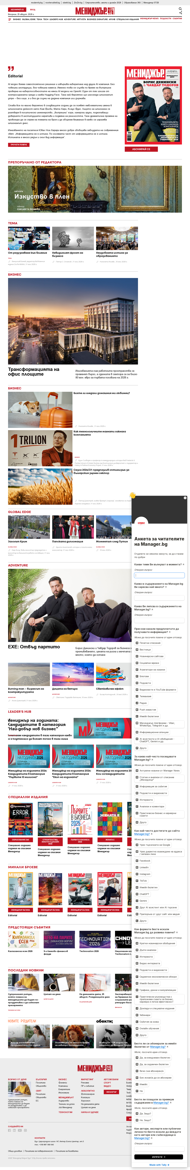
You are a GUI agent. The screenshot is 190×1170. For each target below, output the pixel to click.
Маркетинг (87, 1079)
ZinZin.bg (78, 2)
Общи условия (15, 1151)
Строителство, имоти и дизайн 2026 (103, 2)
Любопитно (88, 1091)
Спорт (107, 1083)
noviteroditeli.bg (52, 2)
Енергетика (64, 1089)
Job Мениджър (65, 1107)
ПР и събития (87, 1086)
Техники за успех (14, 1010)
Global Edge (28, 19)
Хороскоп (85, 1101)
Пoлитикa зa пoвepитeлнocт (39, 1151)
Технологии (65, 1112)
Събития (177, 18)
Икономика (64, 1093)
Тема (39, 19)
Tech (45, 19)
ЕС (37, 1101)
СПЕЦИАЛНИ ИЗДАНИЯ (28, 797)
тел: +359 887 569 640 (44, 1145)
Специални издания (127, 19)
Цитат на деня (48, 999)
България (41, 1079)
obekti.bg (67, 2)
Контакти (40, 1138)
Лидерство (64, 1101)
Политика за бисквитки (67, 1151)
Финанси (118, 1007)
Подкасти (165, 18)
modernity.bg (37, 2)
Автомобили (111, 1079)
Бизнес (17, 19)
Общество (41, 1086)
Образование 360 (132, 2)
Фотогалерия (87, 1094)
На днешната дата (85, 1002)
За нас (129, 1126)
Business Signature (97, 19)
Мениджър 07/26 (151, 2)
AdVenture (70, 19)
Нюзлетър (111, 1092)
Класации (85, 1097)
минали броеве (23, 867)
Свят (38, 1091)
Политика (40, 1083)
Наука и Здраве (89, 1112)
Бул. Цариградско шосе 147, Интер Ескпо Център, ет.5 (59, 1141)
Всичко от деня (17, 1079)
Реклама (85, 1083)
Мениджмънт (66, 1097)
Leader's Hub (56, 19)
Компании (63, 1086)
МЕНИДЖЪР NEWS (149, 18)
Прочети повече (19, 145)
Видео (107, 1086)
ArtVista (81, 19)
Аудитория (131, 1130)
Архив (112, 19)
